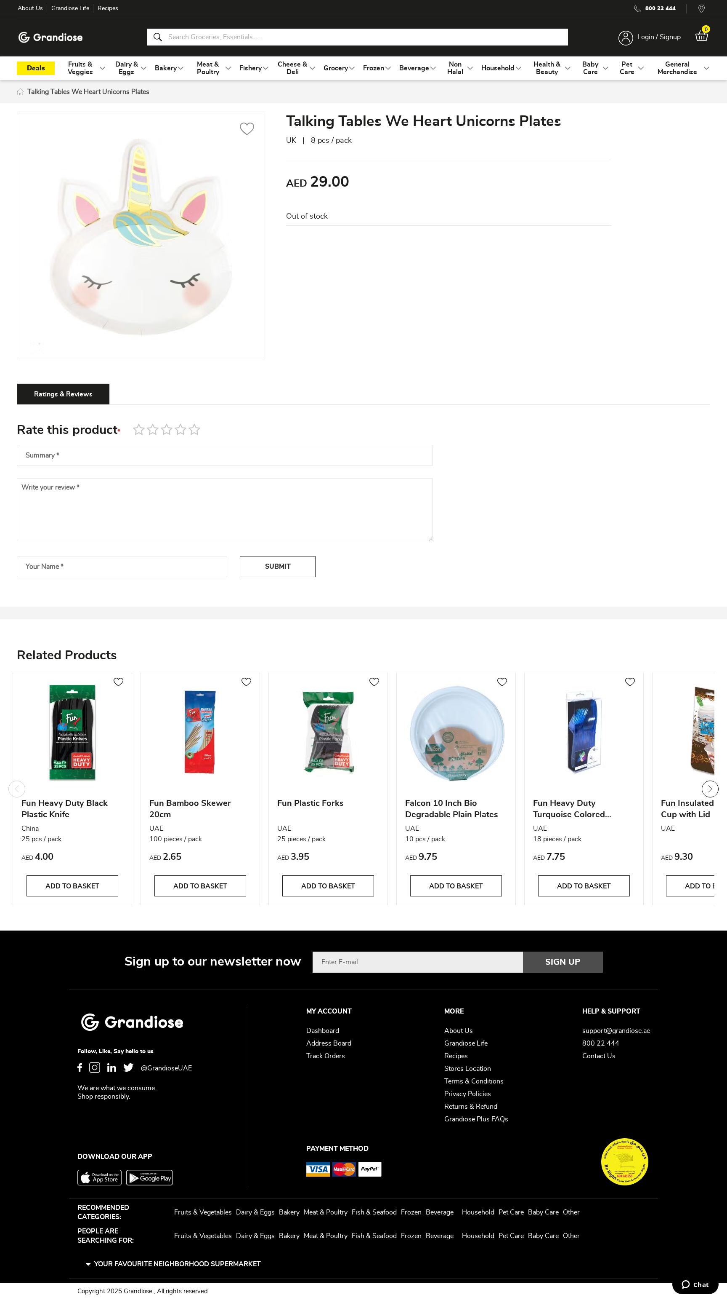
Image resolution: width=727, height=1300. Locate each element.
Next (710, 789)
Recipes (108, 8)
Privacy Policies (467, 1094)
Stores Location (467, 1068)
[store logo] (50, 37)
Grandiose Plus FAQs (476, 1119)
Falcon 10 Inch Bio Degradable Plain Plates (451, 809)
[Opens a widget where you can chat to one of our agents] (695, 1285)
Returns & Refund (470, 1106)
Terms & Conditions (474, 1081)
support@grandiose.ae (616, 1030)
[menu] (363, 68)
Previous (16, 789)
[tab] (63, 393)
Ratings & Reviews (63, 394)
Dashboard (322, 1030)
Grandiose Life (70, 8)
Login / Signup (659, 37)
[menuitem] (80, 68)
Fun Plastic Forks (310, 803)
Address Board (328, 1043)
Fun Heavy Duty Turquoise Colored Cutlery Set (569, 810)
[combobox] (357, 37)
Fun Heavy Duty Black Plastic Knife (64, 809)
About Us (30, 8)
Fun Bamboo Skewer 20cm (190, 809)
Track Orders (325, 1056)
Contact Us (599, 1056)
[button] (247, 130)
